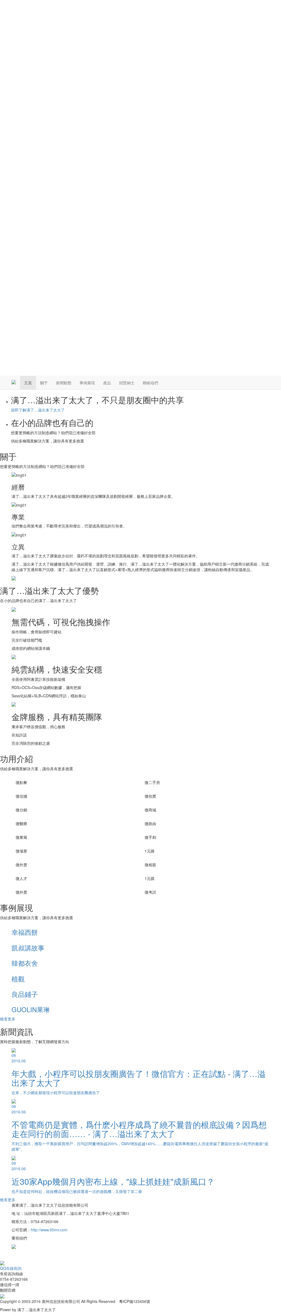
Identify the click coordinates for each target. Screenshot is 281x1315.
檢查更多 (7, 1018)
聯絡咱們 (150, 382)
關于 (44, 382)
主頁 (28, 382)
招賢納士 (126, 382)
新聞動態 (63, 382)
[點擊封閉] (0, 1257)
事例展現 (87, 382)
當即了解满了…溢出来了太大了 (38, 410)
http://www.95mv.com (49, 1229)
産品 (107, 382)
